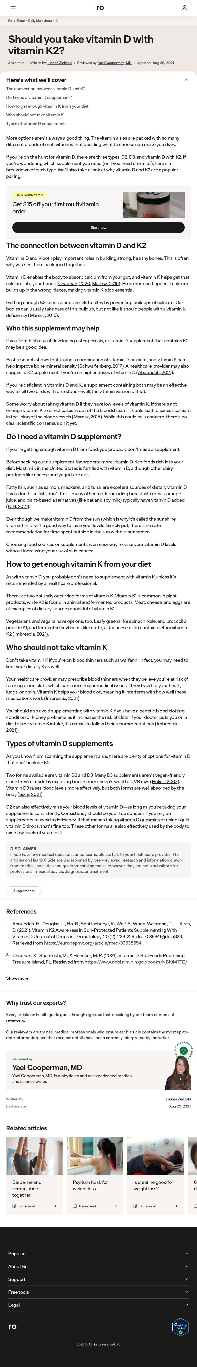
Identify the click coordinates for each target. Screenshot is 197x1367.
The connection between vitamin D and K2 (45, 88)
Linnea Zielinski (178, 1099)
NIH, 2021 (18, 506)
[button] (98, 23)
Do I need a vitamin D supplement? (39, 97)
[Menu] (13, 8)
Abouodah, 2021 (154, 372)
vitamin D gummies (140, 819)
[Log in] (185, 8)
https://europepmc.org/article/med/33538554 (93, 943)
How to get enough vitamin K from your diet (47, 106)
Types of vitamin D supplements (36, 123)
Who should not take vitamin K (35, 114)
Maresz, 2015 (105, 283)
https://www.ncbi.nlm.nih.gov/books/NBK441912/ (136, 962)
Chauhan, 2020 (74, 283)
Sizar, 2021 (30, 794)
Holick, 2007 (165, 781)
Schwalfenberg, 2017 (100, 366)
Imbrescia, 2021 (30, 634)
